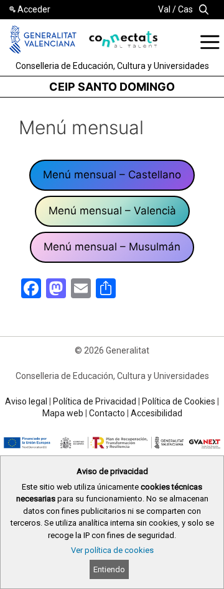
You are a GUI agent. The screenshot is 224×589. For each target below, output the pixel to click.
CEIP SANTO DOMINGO (112, 86)
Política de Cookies (178, 401)
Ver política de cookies (112, 550)
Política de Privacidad (94, 401)
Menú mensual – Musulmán (112, 246)
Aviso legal (26, 401)
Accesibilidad (156, 413)
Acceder (33, 9)
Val (164, 9)
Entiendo (109, 569)
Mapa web (62, 413)
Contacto (107, 413)
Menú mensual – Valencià (112, 210)
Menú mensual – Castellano (112, 174)
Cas (185, 9)
